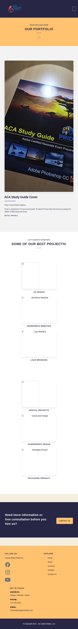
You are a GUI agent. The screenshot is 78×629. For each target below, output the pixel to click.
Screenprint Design (39, 444)
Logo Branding (39, 360)
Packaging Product (39, 478)
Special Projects (39, 410)
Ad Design (39, 292)
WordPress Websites (39, 326)
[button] (74, 9)
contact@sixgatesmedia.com (21, 610)
